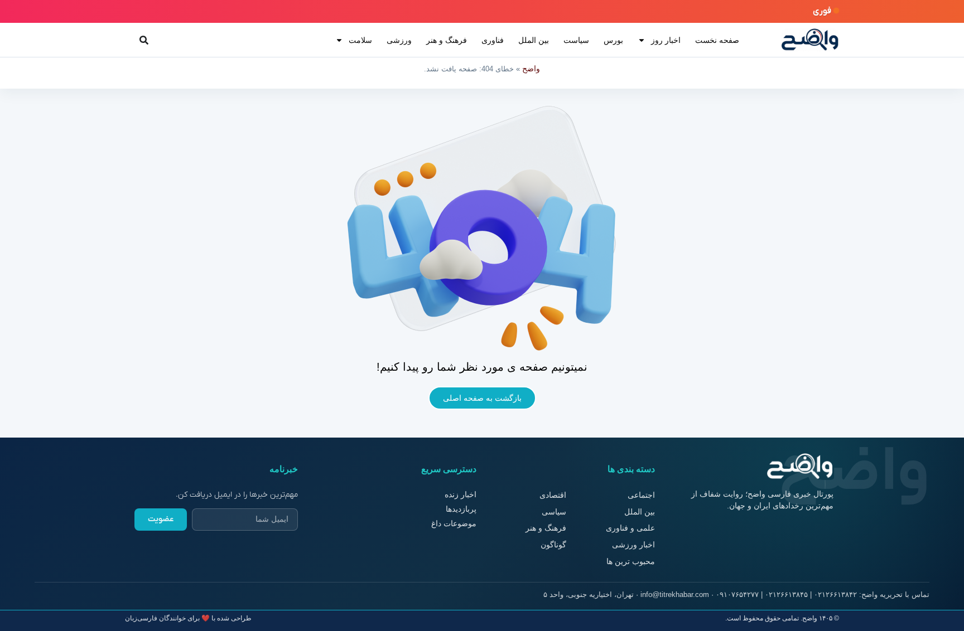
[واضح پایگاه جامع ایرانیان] (810, 39)
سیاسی (554, 511)
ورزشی (399, 40)
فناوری (492, 40)
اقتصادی (552, 495)
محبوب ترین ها (630, 561)
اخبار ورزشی (633, 544)
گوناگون (553, 544)
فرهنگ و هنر (446, 40)
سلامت (360, 40)
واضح (531, 68)
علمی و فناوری (630, 527)
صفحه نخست (717, 40)
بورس (613, 40)
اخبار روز (666, 40)
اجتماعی (641, 495)
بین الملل (533, 40)
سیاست (576, 40)
